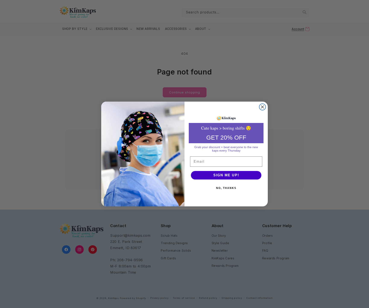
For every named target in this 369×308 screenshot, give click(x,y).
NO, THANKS (226, 188)
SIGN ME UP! (226, 175)
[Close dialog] (262, 107)
